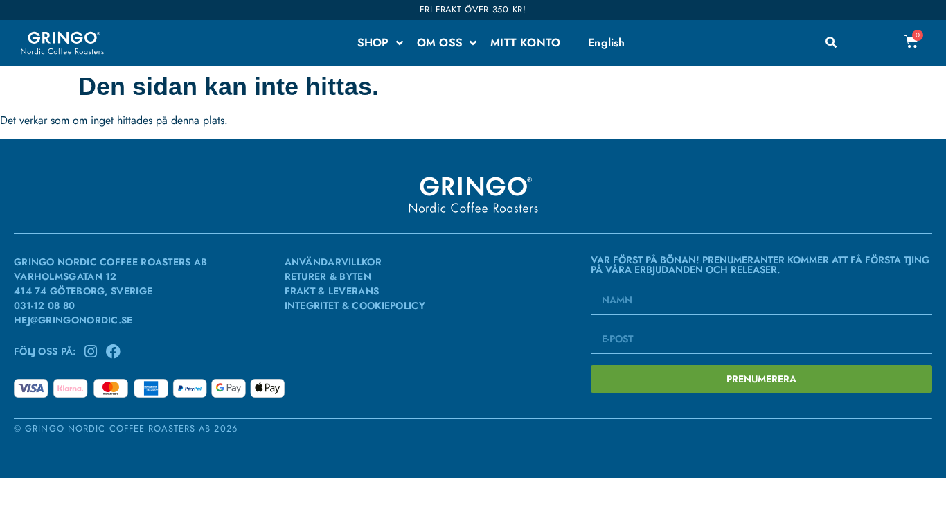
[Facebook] (113, 352)
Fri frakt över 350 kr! (473, 9)
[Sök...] (831, 43)
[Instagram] (91, 352)
